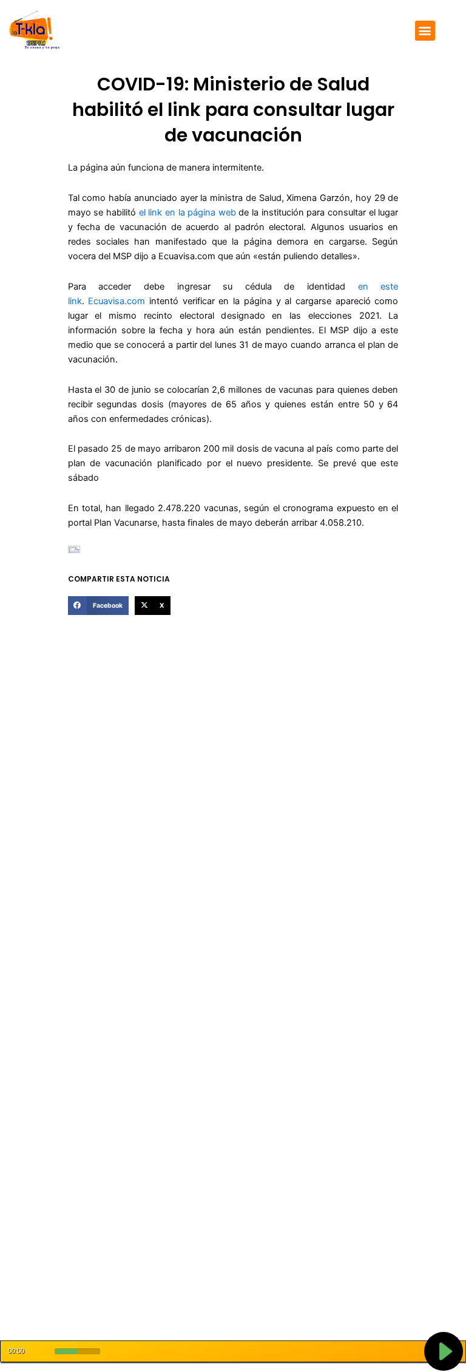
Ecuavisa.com (118, 301)
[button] (425, 31)
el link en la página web (187, 212)
